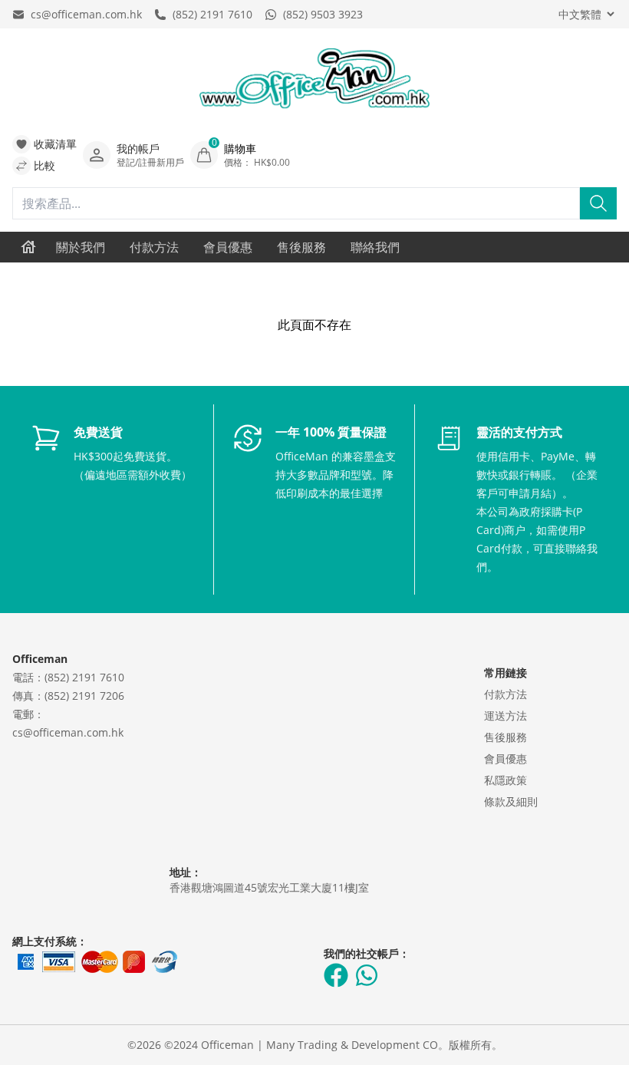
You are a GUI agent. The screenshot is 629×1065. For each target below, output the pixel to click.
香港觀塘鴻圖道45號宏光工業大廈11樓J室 (269, 887)
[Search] (598, 203)
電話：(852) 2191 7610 (68, 677)
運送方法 (505, 715)
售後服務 (301, 247)
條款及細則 (511, 801)
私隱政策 (505, 780)
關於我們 (80, 247)
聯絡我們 (375, 247)
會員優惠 (227, 247)
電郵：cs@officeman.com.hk (67, 723)
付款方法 (154, 247)
